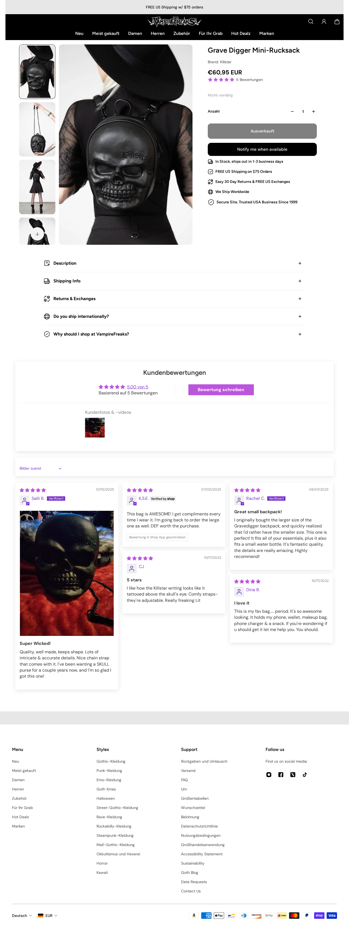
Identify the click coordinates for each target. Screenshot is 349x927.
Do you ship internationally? (81, 316)
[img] (33, 490)
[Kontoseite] (323, 22)
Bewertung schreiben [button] (221, 389)
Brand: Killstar (219, 61)
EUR (49, 915)
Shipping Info (66, 280)
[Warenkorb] (337, 22)
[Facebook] (281, 775)
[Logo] (174, 22)
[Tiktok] (305, 775)
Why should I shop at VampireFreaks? (91, 334)
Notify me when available (262, 149)
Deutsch (19, 915)
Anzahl (213, 111)
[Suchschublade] (310, 22)
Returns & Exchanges (74, 298)
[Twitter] (293, 775)
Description (64, 263)
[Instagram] (269, 775)
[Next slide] (37, 233)
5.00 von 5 (137, 387)
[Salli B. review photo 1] (67, 573)
